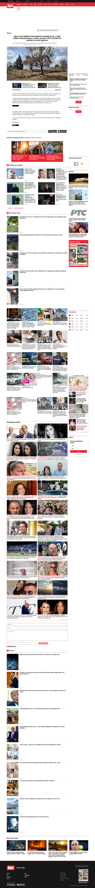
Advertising (63, 874)
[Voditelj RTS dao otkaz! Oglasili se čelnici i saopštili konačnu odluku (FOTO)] (78, 211)
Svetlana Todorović (31, 44)
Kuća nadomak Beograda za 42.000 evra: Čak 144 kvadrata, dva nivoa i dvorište (41, 235)
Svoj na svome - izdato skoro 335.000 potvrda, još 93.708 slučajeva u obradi (40, 744)
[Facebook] (76, 866)
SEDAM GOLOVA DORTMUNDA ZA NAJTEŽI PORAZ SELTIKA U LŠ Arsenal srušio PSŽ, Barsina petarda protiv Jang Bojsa (29, 85)
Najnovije (19, 4)
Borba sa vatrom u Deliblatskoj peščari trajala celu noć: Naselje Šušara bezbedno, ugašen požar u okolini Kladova (78, 203)
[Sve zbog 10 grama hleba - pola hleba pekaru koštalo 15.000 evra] (12, 788)
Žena (26, 877)
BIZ (35, 4)
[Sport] (48, 1)
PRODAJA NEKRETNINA (18, 208)
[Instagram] (79, 866)
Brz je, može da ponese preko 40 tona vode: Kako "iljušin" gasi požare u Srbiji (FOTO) (78, 187)
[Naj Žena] (35, 1)
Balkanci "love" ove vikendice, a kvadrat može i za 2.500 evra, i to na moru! (40, 798)
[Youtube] (84, 866)
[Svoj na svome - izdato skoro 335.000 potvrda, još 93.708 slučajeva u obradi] (12, 752)
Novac (18, 7)
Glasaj (78, 451)
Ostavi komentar (43, 643)
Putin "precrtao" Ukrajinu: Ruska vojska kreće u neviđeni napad (78, 85)
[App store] (62, 131)
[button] (46, 44)
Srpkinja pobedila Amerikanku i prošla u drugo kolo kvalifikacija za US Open (78, 94)
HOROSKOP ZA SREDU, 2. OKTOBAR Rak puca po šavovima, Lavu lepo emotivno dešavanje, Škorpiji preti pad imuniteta (55, 85)
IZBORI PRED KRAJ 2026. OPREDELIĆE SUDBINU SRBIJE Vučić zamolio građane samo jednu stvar (30, 185)
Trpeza (67, 4)
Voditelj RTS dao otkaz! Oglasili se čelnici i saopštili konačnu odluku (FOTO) (77, 220)
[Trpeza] (41, 1)
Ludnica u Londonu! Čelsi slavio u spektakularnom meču (77, 97)
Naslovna (25, 4)
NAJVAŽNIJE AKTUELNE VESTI (32, 137)
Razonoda (55, 4)
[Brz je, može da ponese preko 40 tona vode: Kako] (78, 179)
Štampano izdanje (74, 242)
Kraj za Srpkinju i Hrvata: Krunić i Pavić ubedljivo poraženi (78, 853)
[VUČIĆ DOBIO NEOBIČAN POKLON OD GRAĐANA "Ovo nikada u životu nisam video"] (46, 199)
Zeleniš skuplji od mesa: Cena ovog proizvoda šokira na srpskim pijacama (40, 708)
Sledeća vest (58, 89)
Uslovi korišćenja (64, 878)
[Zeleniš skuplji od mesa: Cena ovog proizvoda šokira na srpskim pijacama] (12, 716)
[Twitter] (87, 866)
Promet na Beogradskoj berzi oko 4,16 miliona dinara (34, 816)
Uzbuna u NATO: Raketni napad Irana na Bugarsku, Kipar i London (16, 853)
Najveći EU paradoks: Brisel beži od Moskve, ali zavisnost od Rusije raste (39, 654)
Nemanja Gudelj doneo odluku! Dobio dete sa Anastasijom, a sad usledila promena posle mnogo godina (78, 235)
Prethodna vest (17, 89)
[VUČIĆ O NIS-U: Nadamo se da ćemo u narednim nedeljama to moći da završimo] (15, 173)
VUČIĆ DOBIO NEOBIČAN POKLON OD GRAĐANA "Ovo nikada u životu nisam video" (61, 197)
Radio (72, 4)
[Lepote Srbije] (27, 1)
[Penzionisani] (56, 1)
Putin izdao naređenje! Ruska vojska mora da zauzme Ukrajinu (36, 853)
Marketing (62, 873)
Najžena (61, 4)
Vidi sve (78, 102)
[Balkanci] (12, 806)
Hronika (40, 4)
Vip (49, 4)
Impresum (62, 876)
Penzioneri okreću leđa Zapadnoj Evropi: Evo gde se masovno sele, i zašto (40, 762)
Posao (18, 10)
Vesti (31, 4)
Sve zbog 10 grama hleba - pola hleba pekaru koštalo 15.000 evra (37, 780)
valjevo (10, 208)
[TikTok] (82, 866)
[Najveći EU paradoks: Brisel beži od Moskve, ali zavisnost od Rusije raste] (12, 662)
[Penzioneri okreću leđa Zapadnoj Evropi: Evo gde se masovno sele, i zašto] (12, 770)
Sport (45, 4)
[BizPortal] (18, 1)
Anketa (71, 437)
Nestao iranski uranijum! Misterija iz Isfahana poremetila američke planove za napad (78, 89)
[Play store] (52, 131)
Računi (18, 8)
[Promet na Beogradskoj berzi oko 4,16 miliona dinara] (12, 824)
